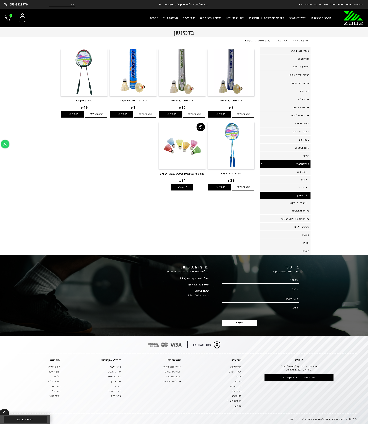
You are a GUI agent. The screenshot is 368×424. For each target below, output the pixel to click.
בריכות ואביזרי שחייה (299, 75)
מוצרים (305, 251)
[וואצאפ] (5, 144)
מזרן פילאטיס (114, 371)
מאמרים (237, 381)
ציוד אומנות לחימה (300, 115)
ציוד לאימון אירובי (301, 66)
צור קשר (237, 405)
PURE (306, 242)
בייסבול (302, 187)
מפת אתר (236, 391)
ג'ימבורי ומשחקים (301, 131)
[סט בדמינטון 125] (84, 72)
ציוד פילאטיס (114, 376)
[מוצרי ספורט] (353, 18)
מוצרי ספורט (235, 366)
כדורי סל (56, 391)
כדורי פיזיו (116, 396)
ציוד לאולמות (303, 99)
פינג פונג (301, 171)
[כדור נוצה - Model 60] (182, 72)
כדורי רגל (56, 386)
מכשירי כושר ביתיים (300, 50)
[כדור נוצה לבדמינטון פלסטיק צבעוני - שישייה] (182, 145)
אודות (238, 376)
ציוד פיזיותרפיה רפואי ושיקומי (295, 218)
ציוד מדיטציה (114, 391)
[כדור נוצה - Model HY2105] (133, 72)
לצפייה (222, 113)
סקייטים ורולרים (301, 226)
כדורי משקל (115, 366)
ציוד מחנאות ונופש (300, 210)
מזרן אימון (304, 91)
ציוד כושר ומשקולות (300, 83)
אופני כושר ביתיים (172, 371)
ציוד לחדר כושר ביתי (171, 381)
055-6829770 (18, 4)
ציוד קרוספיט (54, 366)
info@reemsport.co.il (191, 278)
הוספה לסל (245, 114)
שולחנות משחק (302, 147)
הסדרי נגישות (235, 386)
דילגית (57, 376)
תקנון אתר (236, 396)
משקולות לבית (53, 381)
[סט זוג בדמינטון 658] (231, 145)
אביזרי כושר (54, 396)
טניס (303, 179)
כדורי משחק (303, 58)
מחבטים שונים (302, 163)
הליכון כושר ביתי (173, 376)
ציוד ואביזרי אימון (301, 107)
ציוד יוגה (117, 386)
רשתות (306, 155)
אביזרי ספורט (235, 371)
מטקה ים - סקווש (297, 203)
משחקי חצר (303, 139)
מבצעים (305, 234)
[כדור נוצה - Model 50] (231, 72)
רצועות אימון (54, 371)
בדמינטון (301, 195)
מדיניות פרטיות (234, 400)
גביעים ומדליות (302, 123)
